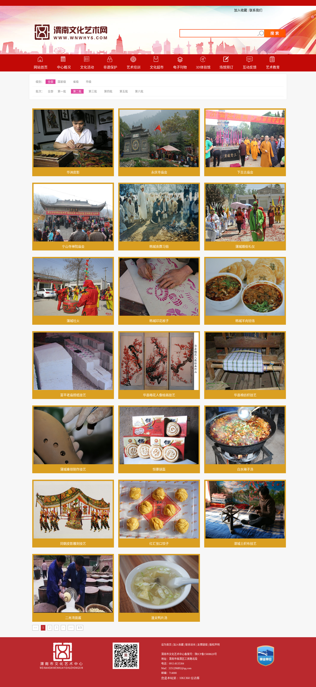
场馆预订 (226, 67)
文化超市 (157, 67)
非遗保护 (110, 67)
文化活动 (87, 67)
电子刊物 (180, 67)
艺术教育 (273, 67)
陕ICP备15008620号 (206, 654)
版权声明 (214, 644)
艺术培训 (133, 67)
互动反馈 (249, 67)
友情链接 (202, 644)
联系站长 (190, 644)
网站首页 (41, 67)
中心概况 (64, 67)
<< (35, 627)
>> (71, 627)
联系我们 (255, 10)
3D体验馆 (203, 67)
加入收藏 (240, 10)
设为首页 (166, 644)
